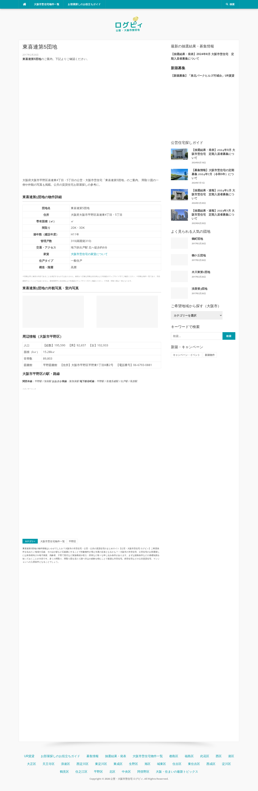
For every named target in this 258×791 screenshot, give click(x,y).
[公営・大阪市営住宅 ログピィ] (129, 24)
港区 (231, 756)
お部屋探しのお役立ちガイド (84, 4)
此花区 (204, 756)
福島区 (189, 756)
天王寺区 (48, 764)
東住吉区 (194, 764)
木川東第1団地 (201, 272)
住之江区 (81, 771)
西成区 (211, 764)
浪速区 (65, 764)
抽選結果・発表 (115, 756)
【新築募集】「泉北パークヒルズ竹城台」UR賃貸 (202, 75)
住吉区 (177, 764)
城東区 (161, 764)
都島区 (173, 756)
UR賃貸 (29, 756)
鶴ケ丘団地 (199, 255)
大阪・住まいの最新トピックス (177, 771)
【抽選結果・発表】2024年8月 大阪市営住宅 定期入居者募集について (213, 154)
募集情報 (93, 756)
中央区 (126, 771)
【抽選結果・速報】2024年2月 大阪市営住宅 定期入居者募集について (213, 194)
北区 (112, 771)
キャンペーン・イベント (186, 355)
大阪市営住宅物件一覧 (46, 4)
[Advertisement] (92, 90)
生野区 (133, 764)
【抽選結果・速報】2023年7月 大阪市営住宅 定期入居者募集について (213, 214)
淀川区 (226, 764)
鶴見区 (64, 771)
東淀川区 (101, 764)
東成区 (118, 764)
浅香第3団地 (199, 288)
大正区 (31, 764)
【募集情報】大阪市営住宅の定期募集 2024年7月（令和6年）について (213, 174)
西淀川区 (82, 764)
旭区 (147, 764)
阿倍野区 (143, 771)
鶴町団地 (197, 238)
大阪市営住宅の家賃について (89, 254)
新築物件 (210, 355)
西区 (219, 756)
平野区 (72, 541)
